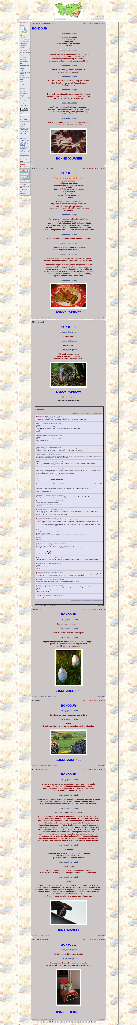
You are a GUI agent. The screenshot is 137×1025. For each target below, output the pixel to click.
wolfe (39, 563)
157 (55, 1022)
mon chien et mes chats (46, 605)
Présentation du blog (24, 41)
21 (27, 176)
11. (37, 509)
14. (37, 543)
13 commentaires (101, 696)
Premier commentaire (76, 600)
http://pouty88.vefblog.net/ (56, 416)
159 (61, 1022)
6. (36, 461)
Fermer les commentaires (98, 413)
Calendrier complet (25, 180)
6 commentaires (101, 317)
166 (80, 1022)
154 (47, 1022)
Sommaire (22, 47)
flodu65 (39, 595)
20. (37, 595)
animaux (22, 68)
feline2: (24, 147)
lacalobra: (24, 137)
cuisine (21, 70)
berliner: (24, 155)
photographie (23, 59)
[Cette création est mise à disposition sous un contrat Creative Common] (24, 110)
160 (64, 1022)
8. (36, 479)
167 (83, 1022)
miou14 (39, 585)
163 (72, 1022)
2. (36, 423)
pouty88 (47, 163)
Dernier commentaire (76, 413)
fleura (38, 454)
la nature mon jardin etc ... (47, 696)
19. (37, 585)
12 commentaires (101, 1019)
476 (95, 1022)
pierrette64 (39, 461)
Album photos (23, 45)
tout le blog (22, 88)
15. (37, 557)
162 (25, 100)
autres (21, 81)
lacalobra (40, 518)
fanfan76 (40, 509)
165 (78, 1022)
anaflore (39, 416)
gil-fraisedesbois (41, 543)
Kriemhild (39, 479)
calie (38, 423)
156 (52, 1022)
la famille (22, 75)
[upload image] (68, 33)
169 (89, 1022)
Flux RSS (25, 119)
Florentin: (24, 140)
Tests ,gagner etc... (24, 57)
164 (75, 1022)
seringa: (23, 134)
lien (38, 163)
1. (36, 416)
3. (36, 435)
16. (37, 563)
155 (50, 1022)
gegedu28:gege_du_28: (25, 152)
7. (36, 468)
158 (58, 1022)
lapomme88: (25, 128)
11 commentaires (101, 163)
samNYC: (24, 143)
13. (37, 530)
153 (44, 1022)
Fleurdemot (39, 495)
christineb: (24, 131)
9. (36, 495)
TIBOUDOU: (24, 125)
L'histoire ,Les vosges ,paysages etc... (25, 73)
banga (38, 447)
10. (37, 500)
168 (86, 1022)
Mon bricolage (23, 84)
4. (36, 447)
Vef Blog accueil (25, 166)
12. (37, 518)
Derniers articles (23, 43)
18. (37, 579)
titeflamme (39, 435)
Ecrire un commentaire (87, 413)
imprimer (34, 163)
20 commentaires (101, 605)
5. (36, 454)
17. (37, 572)
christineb (39, 468)
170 (92, 1022)
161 (66, 1022)
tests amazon (23, 83)
